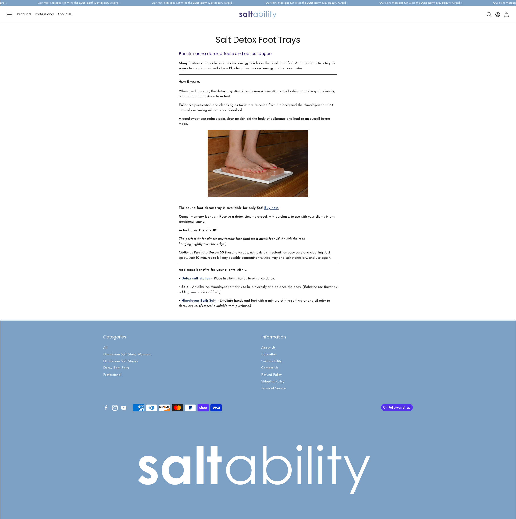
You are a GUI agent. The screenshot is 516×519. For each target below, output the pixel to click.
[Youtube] (124, 408)
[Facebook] (106, 408)
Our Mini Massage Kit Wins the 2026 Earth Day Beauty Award (70, 3)
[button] (9, 14)
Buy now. (271, 208)
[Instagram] (115, 408)
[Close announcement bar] (512, 3)
